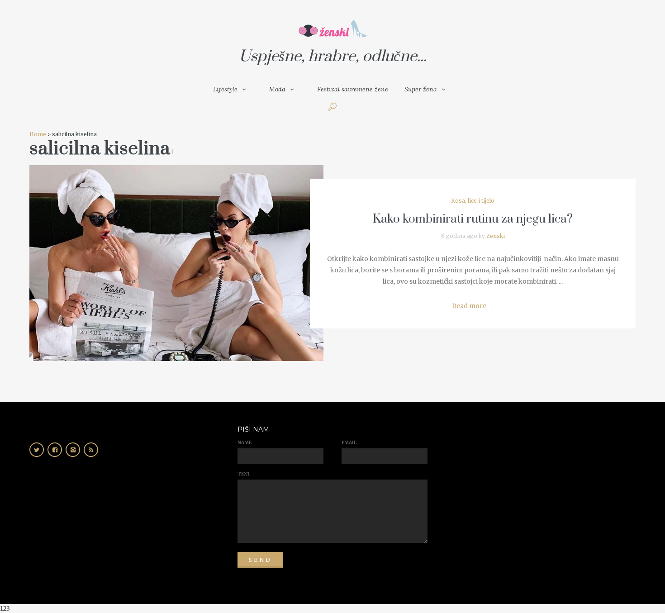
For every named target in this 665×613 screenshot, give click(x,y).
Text (244, 474)
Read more (473, 306)
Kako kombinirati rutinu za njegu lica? (473, 219)
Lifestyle (225, 89)
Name (245, 443)
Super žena (420, 89)
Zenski (495, 236)
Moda (277, 89)
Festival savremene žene (352, 89)
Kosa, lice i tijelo (472, 200)
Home (37, 134)
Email (349, 443)
